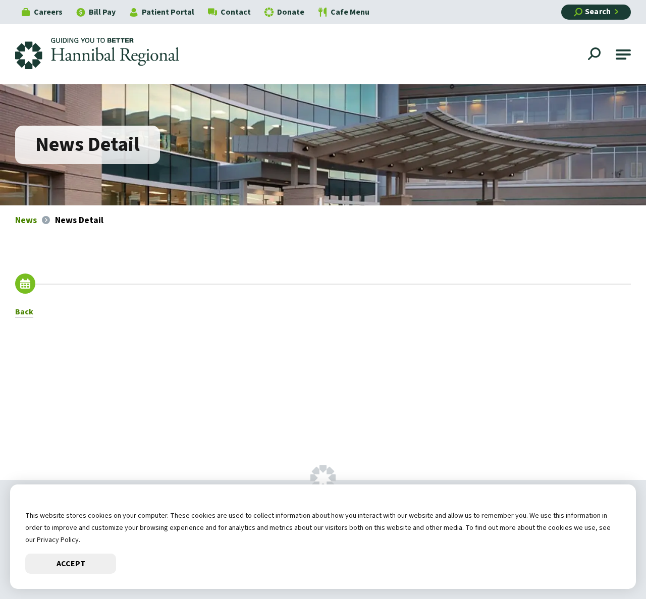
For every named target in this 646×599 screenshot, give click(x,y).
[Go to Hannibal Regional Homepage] (104, 54)
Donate (290, 12)
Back (24, 311)
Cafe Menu (350, 12)
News (26, 220)
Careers (48, 12)
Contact (236, 12)
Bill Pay (102, 12)
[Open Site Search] (595, 55)
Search (598, 11)
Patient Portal (168, 12)
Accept (71, 563)
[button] (623, 54)
